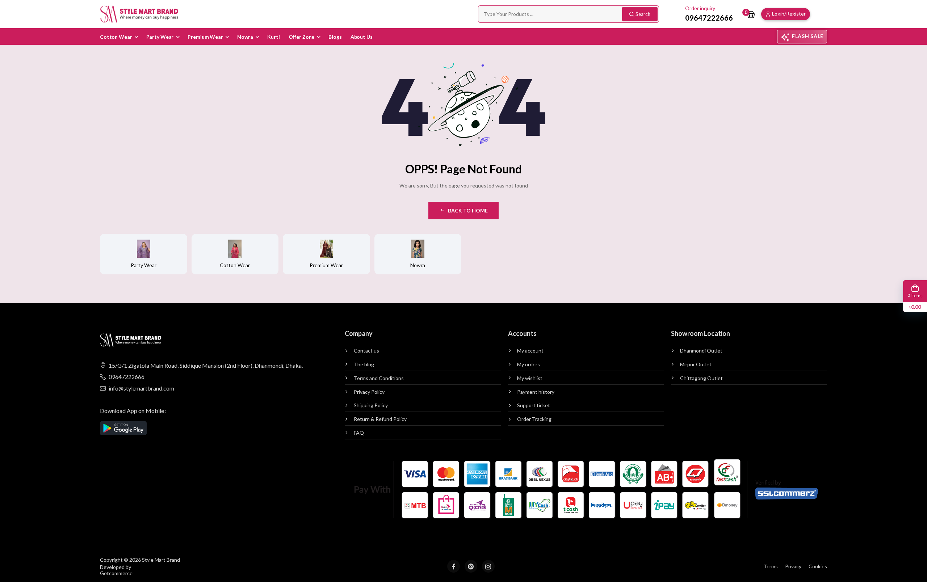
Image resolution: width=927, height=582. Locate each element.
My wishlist (529, 378)
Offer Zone (302, 37)
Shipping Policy (371, 405)
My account (530, 351)
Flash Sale (807, 36)
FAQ (359, 433)
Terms (770, 566)
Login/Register (789, 13)
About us (362, 37)
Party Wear (160, 37)
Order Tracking (534, 419)
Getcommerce (116, 573)
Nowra (245, 37)
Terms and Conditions (379, 378)
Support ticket (533, 405)
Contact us (366, 351)
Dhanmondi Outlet (701, 351)
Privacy (793, 566)
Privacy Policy (369, 392)
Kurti (273, 37)
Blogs (334, 37)
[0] (751, 14)
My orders (528, 364)
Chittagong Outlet (701, 378)
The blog (364, 364)
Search (643, 14)
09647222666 (126, 376)
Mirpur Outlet (696, 364)
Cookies (818, 566)
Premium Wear (205, 37)
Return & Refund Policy (380, 419)
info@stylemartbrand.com (141, 388)
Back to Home (468, 210)
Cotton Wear (116, 37)
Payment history (535, 392)
